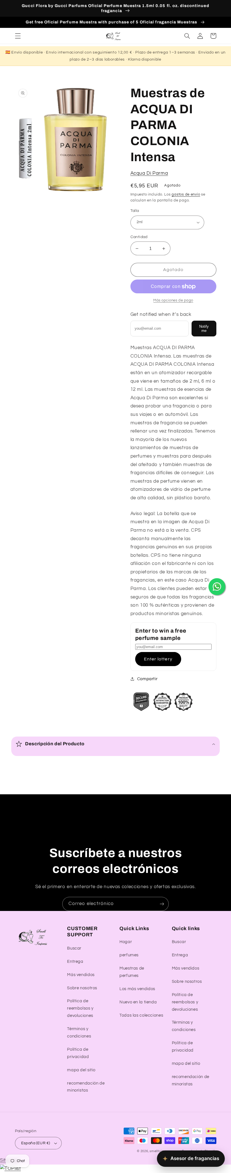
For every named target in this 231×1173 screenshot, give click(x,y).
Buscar (74, 948)
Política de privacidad (78, 1053)
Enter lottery (158, 659)
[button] (17, 35)
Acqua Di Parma (149, 173)
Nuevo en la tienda (138, 1002)
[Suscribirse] (162, 904)
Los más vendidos (137, 989)
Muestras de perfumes (131, 972)
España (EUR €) (35, 1143)
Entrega (75, 961)
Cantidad (139, 237)
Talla (134, 211)
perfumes (129, 955)
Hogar (125, 942)
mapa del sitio (81, 1070)
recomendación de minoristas (86, 1087)
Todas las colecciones (141, 1015)
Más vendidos (81, 975)
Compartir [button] (147, 679)
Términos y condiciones (79, 1032)
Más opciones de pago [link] (173, 300)
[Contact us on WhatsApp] (216, 586)
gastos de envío (186, 194)
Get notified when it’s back (161, 314)
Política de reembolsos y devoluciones (80, 1008)
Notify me (204, 328)
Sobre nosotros (82, 988)
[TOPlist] (10, 1168)
